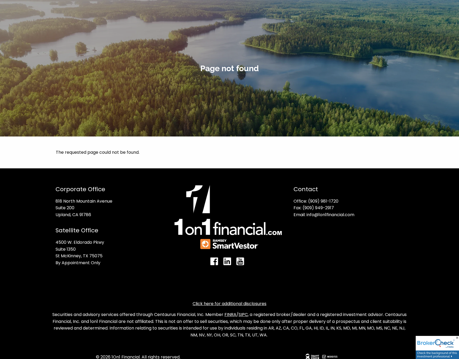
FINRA (230, 314)
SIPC (243, 314)
